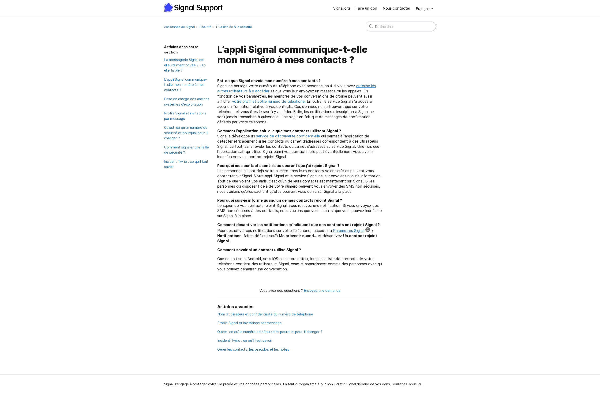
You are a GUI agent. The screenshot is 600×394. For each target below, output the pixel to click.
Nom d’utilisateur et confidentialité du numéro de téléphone (265, 314)
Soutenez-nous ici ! (407, 384)
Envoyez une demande (322, 290)
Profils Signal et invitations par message (185, 116)
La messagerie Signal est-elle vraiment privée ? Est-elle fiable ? (185, 64)
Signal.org (341, 8)
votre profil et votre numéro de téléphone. (269, 101)
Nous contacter (396, 8)
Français (423, 9)
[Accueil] (196, 7)
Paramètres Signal (348, 230)
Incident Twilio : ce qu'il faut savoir (186, 164)
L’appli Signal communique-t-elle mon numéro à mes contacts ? (185, 84)
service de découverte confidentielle (288, 136)
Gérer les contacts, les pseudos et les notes (253, 349)
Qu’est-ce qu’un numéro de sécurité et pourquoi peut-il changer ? (186, 132)
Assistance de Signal (179, 27)
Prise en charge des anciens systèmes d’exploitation (186, 101)
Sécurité (205, 27)
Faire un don (366, 8)
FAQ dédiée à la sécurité (234, 27)
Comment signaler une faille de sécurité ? (186, 150)
